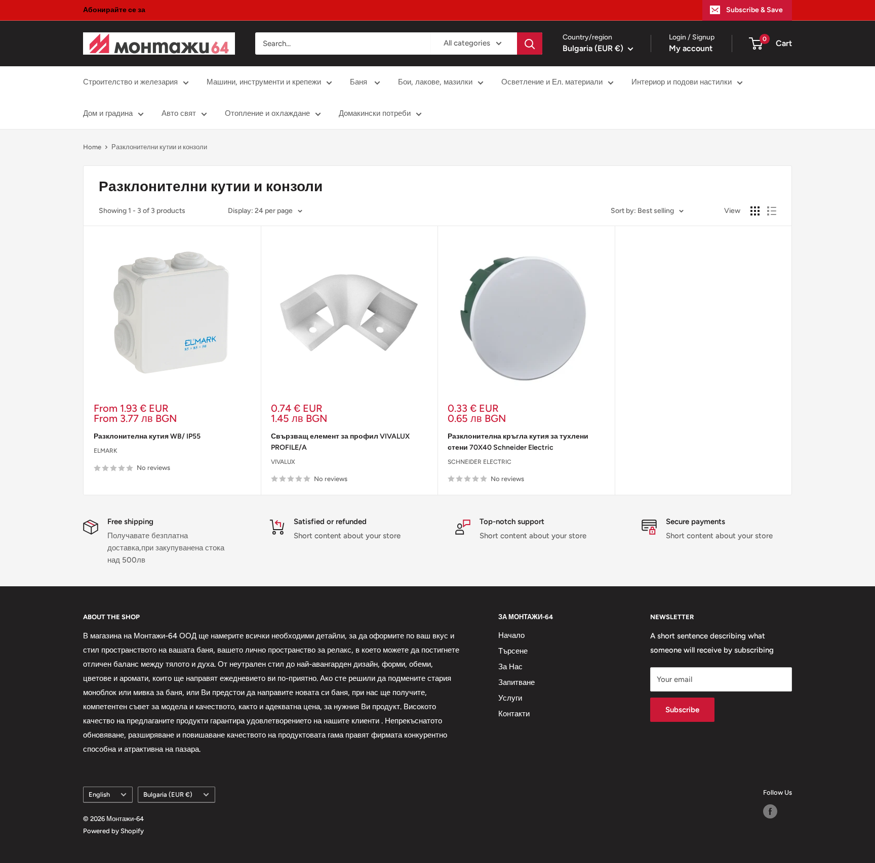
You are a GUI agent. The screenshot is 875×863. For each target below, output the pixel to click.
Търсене (513, 651)
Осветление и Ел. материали (552, 82)
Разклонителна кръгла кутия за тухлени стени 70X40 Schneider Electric (518, 442)
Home (92, 147)
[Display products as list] (771, 210)
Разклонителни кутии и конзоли (159, 147)
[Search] (529, 43)
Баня (359, 82)
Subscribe (682, 709)
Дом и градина (108, 113)
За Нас (510, 666)
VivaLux (283, 461)
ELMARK (105, 450)
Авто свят (179, 113)
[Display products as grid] (755, 210)
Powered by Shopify (113, 831)
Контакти (514, 713)
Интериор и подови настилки (681, 82)
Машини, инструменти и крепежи (264, 82)
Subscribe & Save (754, 10)
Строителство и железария (130, 82)
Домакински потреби (375, 113)
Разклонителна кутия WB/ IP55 (147, 436)
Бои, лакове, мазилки (435, 82)
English (99, 794)
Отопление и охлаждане (267, 113)
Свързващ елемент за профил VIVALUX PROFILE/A (340, 442)
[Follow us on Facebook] (770, 811)
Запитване (516, 682)
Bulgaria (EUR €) (167, 794)
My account (690, 48)
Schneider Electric (479, 461)
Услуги (510, 698)
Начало (511, 635)
